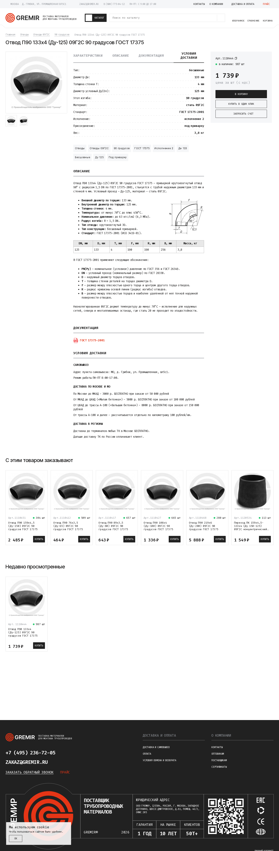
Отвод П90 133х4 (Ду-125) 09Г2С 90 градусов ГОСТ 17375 (23, 632)
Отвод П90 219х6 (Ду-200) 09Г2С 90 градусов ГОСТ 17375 (203, 526)
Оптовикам (217, 753)
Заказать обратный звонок (30, 772)
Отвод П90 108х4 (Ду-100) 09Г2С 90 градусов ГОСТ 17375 (158, 526)
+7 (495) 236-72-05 (30, 753)
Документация (151, 56)
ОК (15, 838)
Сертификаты (219, 767)
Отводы (80, 148)
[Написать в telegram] (67, 753)
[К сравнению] (257, 58)
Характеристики (88, 56)
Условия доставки (189, 56)
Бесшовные (82, 157)
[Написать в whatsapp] (77, 753)
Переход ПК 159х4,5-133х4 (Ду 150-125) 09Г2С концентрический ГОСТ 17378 (250, 527)
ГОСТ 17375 (142, 148)
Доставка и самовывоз (156, 747)
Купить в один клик (241, 104)
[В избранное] (265, 58)
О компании (221, 735)
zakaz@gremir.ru (89, 4)
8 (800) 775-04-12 (114, 4)
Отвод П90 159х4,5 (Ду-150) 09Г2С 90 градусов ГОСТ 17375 (23, 526)
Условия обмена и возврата (159, 760)
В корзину (241, 94)
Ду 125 (99, 157)
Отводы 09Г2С (99, 148)
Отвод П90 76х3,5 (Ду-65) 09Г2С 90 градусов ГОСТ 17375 (68, 526)
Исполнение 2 (163, 148)
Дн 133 (182, 148)
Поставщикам (219, 760)
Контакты (216, 747)
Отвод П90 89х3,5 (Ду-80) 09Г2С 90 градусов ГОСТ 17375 (113, 526)
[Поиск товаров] (221, 18)
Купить (39, 539)
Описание (120, 56)
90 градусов (122, 148)
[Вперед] (269, 460)
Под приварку (118, 157)
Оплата (147, 753)
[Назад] (260, 460)
